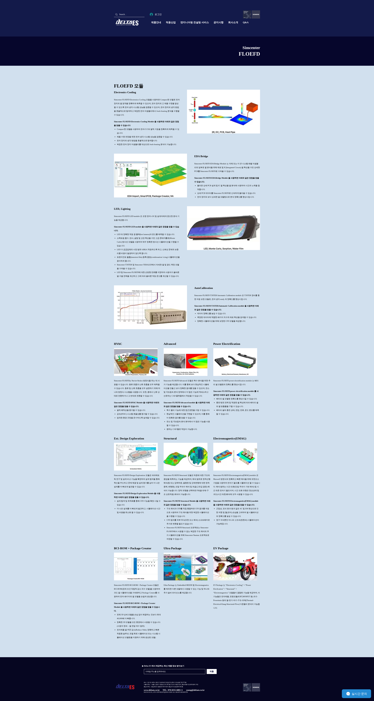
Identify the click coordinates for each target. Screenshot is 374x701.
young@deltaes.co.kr (195, 690)
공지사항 (219, 22)
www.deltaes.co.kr (152, 690)
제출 (212, 671)
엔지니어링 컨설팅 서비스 (194, 22)
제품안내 (156, 22)
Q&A (246, 22)
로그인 (158, 14)
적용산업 (171, 22)
